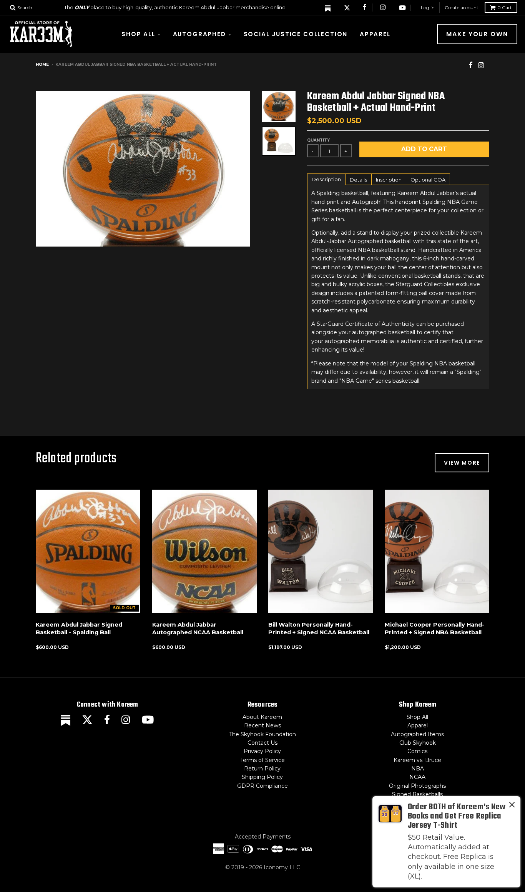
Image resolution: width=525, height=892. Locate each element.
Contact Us (262, 742)
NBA (417, 768)
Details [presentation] (358, 180)
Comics (417, 751)
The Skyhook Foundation (262, 734)
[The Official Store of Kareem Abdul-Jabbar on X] (347, 8)
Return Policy (262, 768)
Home (42, 64)
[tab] (326, 179)
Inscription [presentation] (389, 180)
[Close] (512, 806)
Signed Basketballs (417, 794)
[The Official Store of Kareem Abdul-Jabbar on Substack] (328, 8)
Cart (504, 7)
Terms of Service (262, 760)
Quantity (318, 140)
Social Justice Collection (296, 34)
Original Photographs (417, 785)
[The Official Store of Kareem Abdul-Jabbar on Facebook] (365, 7)
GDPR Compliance (262, 785)
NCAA (417, 777)
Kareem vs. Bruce (417, 760)
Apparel (375, 34)
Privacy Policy (262, 751)
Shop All (138, 34)
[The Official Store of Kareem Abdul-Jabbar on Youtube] (402, 8)
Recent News (262, 725)
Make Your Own (477, 34)
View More (462, 463)
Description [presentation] (326, 179)
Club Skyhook (417, 742)
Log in (428, 7)
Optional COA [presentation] (427, 180)
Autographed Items (417, 734)
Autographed (199, 34)
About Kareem (262, 717)
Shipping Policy (262, 777)
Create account (461, 7)
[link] (446, 841)
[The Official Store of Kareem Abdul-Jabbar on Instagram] (383, 7)
